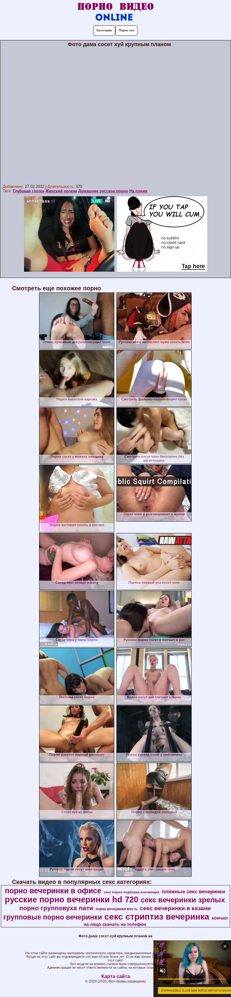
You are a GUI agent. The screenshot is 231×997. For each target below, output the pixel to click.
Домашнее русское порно (103, 191)
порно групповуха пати (56, 908)
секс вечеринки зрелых (183, 900)
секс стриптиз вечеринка (156, 916)
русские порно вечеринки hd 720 (71, 899)
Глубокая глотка (28, 191)
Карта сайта (115, 976)
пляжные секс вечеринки (193, 891)
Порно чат (126, 30)
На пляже (138, 191)
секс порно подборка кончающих (131, 892)
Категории (104, 30)
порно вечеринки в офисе (53, 890)
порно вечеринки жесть (116, 909)
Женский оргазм (61, 191)
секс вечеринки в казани (175, 908)
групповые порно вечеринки (52, 917)
